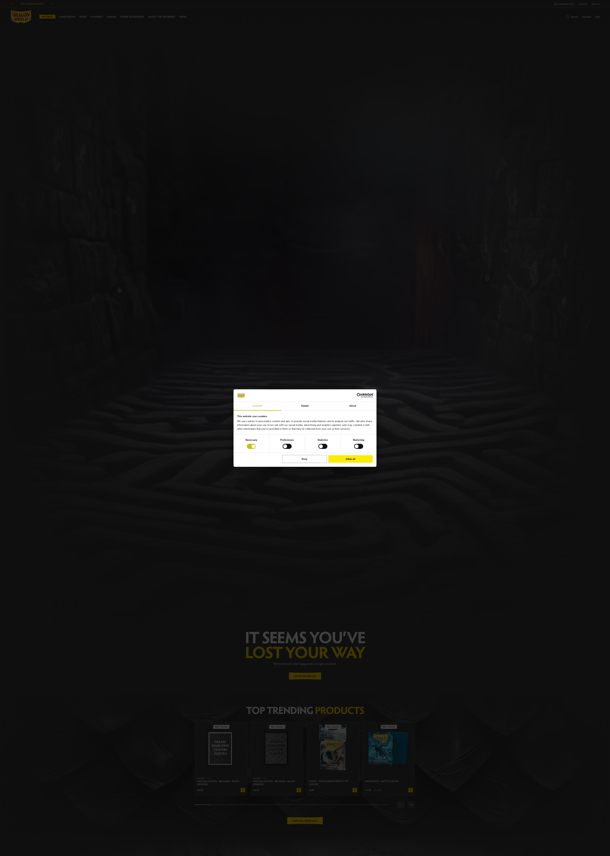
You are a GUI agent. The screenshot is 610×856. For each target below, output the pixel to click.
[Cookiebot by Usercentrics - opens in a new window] (359, 395)
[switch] (287, 446)
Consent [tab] (257, 405)
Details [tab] (305, 405)
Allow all (350, 459)
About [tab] (352, 405)
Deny (304, 459)
